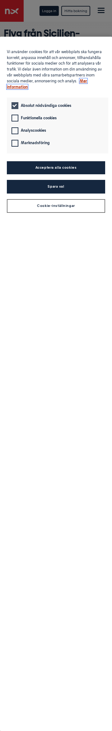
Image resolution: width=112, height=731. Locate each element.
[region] (56, 384)
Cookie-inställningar (56, 205)
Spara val (56, 186)
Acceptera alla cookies (56, 167)
